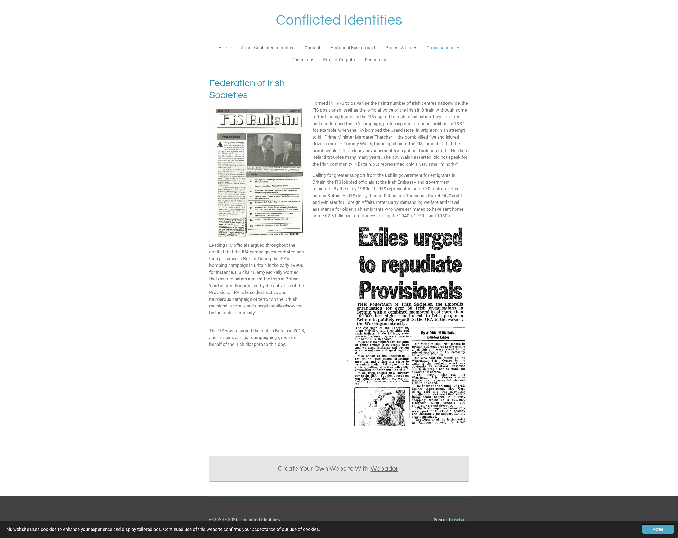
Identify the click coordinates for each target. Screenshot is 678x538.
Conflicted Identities (339, 20)
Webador (384, 468)
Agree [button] (658, 529)
